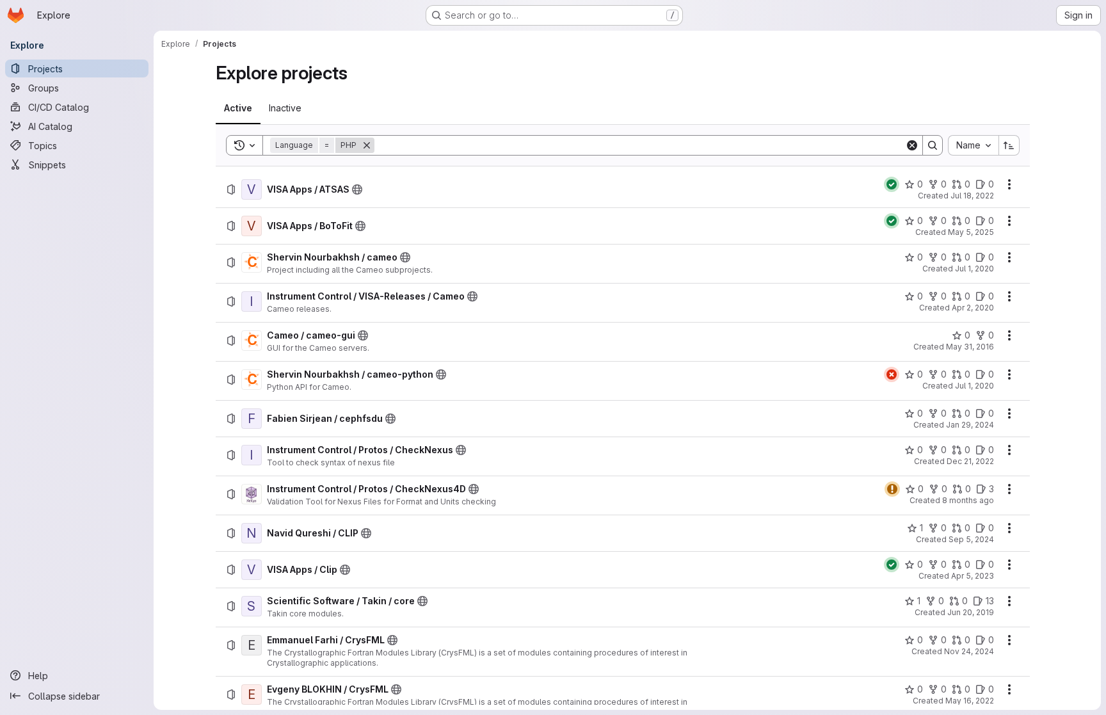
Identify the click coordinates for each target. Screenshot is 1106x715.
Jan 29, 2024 (970, 425)
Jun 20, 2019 (970, 612)
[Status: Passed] (891, 184)
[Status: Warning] (892, 489)
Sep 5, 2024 (971, 539)
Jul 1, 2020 (974, 268)
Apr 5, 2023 (972, 576)
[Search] (932, 145)
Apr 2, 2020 (973, 307)
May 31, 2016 (970, 346)
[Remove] (366, 145)
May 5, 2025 (971, 232)
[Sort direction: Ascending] (1009, 145)
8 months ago (968, 500)
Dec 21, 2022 (970, 461)
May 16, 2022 (969, 700)
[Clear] (912, 145)
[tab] (238, 108)
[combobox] (973, 145)
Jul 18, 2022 (972, 195)
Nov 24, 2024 (969, 651)
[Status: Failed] (891, 374)
